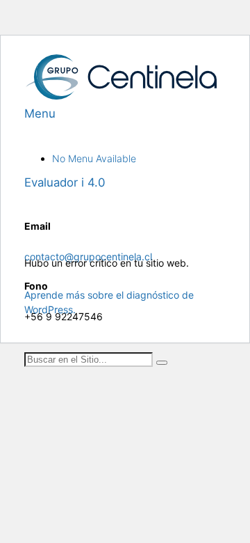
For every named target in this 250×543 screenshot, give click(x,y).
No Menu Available (94, 158)
